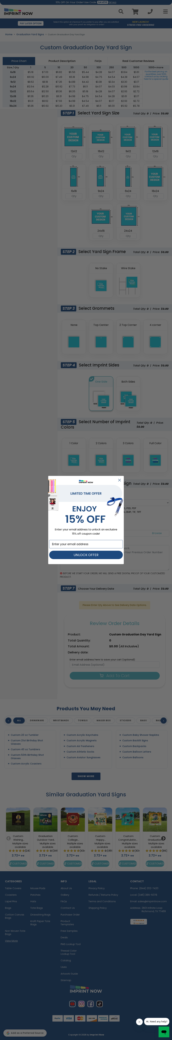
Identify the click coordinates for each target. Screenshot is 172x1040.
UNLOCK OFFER (86, 555)
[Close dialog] (119, 480)
